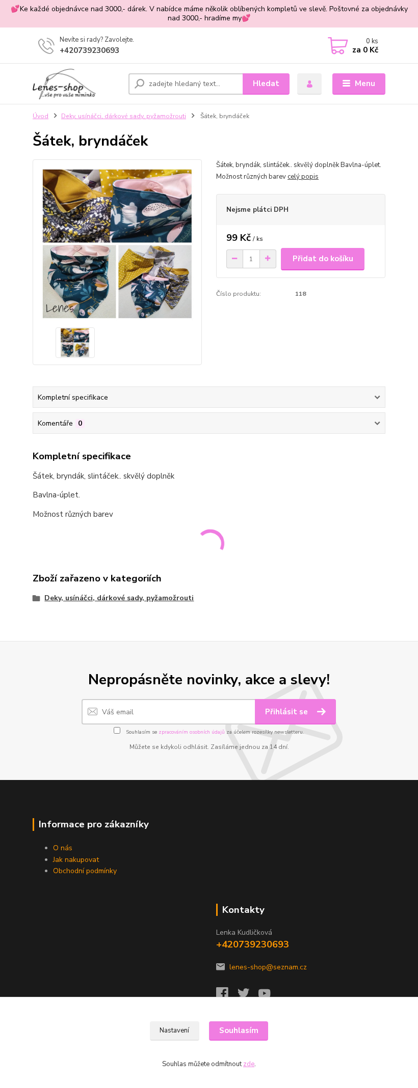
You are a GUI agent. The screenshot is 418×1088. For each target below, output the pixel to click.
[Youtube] (269, 996)
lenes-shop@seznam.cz (268, 967)
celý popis (303, 176)
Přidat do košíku (323, 259)
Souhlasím (238, 1030)
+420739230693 (89, 50)
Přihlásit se (287, 712)
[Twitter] (248, 996)
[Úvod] (77, 84)
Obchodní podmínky (85, 871)
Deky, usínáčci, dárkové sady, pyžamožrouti (123, 116)
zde (248, 1064)
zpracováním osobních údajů (192, 732)
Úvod (40, 116)
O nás (62, 848)
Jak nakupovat (76, 859)
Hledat (266, 83)
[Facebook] (227, 996)
